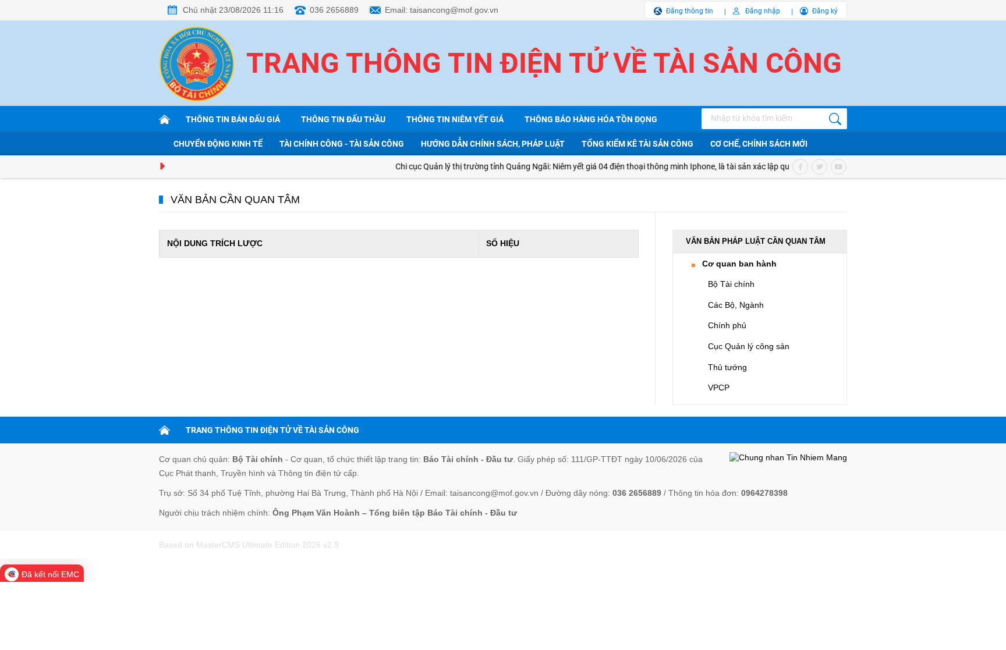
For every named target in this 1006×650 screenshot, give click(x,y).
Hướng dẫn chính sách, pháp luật (493, 143)
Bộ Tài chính (731, 284)
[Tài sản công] (166, 119)
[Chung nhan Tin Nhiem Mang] (788, 458)
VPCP (718, 387)
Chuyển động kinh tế (218, 143)
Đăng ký (825, 11)
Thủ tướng (727, 367)
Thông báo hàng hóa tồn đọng (591, 119)
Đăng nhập (762, 11)
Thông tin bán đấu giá (233, 119)
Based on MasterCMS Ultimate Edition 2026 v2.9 (249, 544)
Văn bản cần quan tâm (235, 199)
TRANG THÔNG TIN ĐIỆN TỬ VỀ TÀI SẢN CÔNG (272, 430)
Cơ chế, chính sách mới (758, 143)
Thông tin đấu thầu (343, 119)
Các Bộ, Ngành (736, 305)
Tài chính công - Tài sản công (341, 143)
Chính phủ (727, 325)
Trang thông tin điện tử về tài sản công (544, 63)
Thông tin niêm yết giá (455, 119)
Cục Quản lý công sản (748, 346)
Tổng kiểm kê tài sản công (637, 143)
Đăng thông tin (689, 11)
